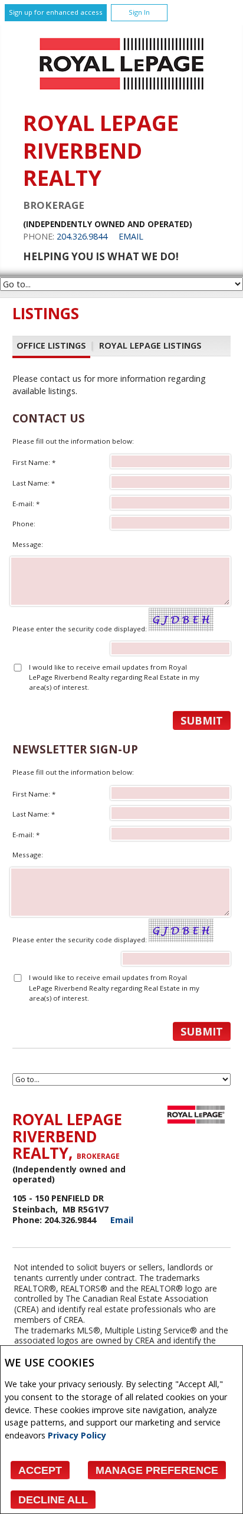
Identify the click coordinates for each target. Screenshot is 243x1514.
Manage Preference (157, 1470)
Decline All (53, 1500)
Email (131, 236)
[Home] (121, 93)
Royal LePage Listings (150, 345)
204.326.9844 (82, 236)
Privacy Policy (77, 1435)
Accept (40, 1470)
